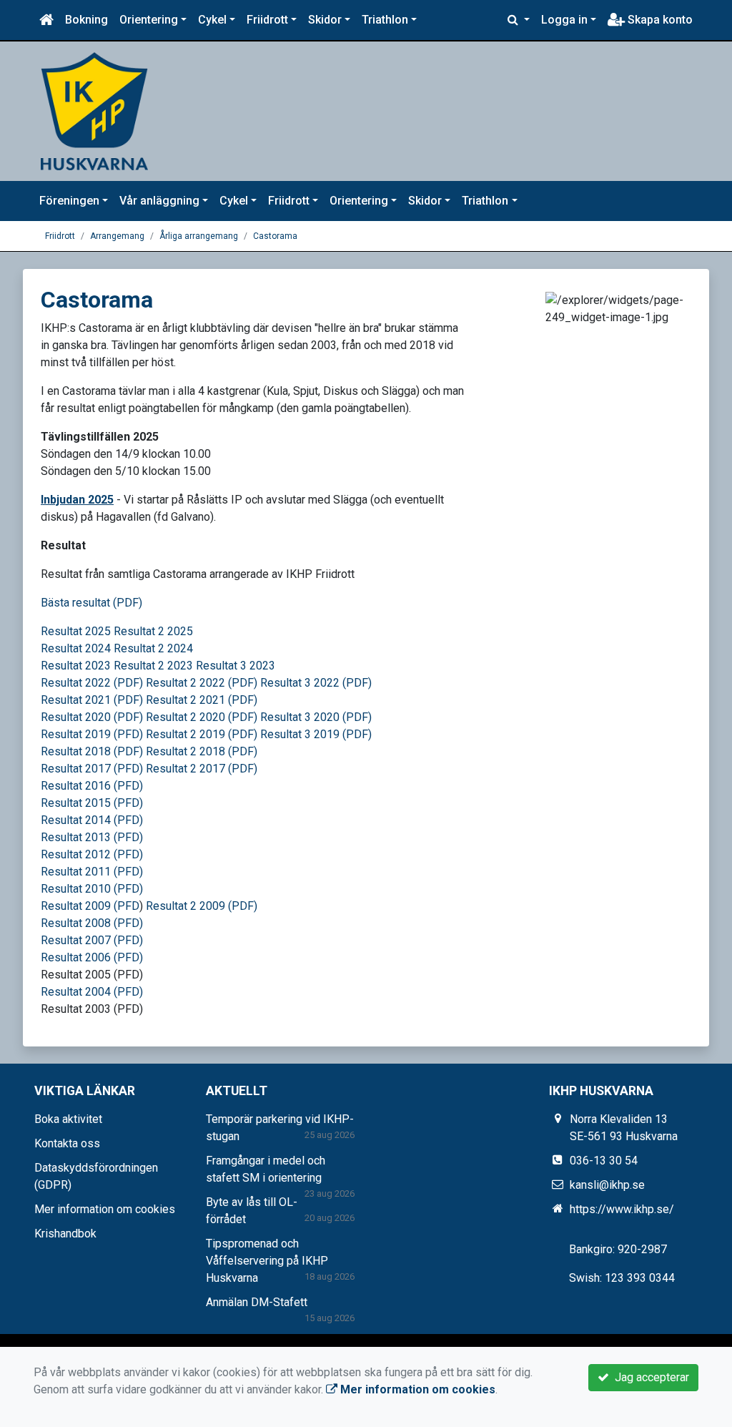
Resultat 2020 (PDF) (92, 717)
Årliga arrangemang (198, 236)
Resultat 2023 (76, 665)
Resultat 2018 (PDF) (92, 751)
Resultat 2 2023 (153, 665)
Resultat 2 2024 (153, 648)
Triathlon (385, 19)
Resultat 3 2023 (237, 665)
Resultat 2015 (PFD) (92, 803)
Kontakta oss (67, 1143)
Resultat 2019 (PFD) (92, 734)
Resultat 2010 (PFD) (92, 889)
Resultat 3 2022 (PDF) (316, 683)
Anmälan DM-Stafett (256, 1302)
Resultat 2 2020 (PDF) (203, 717)
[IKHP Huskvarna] (94, 110)
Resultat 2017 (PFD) (92, 768)
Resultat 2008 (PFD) (92, 923)
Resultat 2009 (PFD (90, 906)
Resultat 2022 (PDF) (93, 683)
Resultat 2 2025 (153, 631)
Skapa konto (659, 19)
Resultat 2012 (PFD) (92, 854)
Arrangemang (117, 236)
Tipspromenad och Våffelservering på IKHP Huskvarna (267, 1261)
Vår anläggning (159, 200)
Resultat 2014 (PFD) (92, 820)
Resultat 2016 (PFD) (92, 786)
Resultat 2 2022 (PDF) (201, 683)
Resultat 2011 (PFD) (92, 871)
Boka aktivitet (68, 1119)
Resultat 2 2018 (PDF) (201, 751)
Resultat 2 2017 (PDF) (201, 768)
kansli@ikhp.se (607, 1185)
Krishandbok (65, 1233)
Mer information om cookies (104, 1209)
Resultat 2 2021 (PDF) (201, 700)
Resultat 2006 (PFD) (92, 957)
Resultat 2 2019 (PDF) (203, 734)
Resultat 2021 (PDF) (92, 700)
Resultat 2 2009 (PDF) (201, 906)
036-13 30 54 (604, 1160)
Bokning (86, 19)
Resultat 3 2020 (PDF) (316, 717)
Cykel (212, 19)
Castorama (275, 236)
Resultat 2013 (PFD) (92, 837)
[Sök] (518, 20)
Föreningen (69, 200)
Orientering (148, 19)
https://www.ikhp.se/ (622, 1209)
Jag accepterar (649, 1377)
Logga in (564, 19)
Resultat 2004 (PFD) (92, 992)
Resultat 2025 (76, 631)
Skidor (325, 19)
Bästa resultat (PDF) (91, 602)
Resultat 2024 (77, 648)
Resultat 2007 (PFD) (92, 940)
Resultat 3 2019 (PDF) (316, 734)
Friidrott (267, 19)
